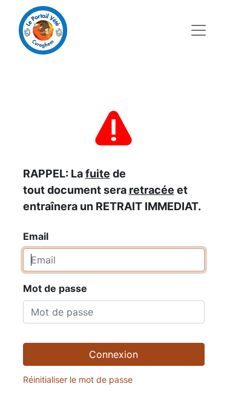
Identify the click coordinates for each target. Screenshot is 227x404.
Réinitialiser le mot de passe (78, 379)
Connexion (113, 354)
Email (112, 204)
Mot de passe (55, 288)
